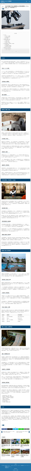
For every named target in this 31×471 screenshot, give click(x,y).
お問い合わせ (15, 465)
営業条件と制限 (7, 41)
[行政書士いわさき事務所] (6, 1)
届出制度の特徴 (7, 44)
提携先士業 (15, 468)
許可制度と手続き (7, 40)
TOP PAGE (3, 465)
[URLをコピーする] (26, 429)
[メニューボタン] (29, 1)
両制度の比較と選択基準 (7, 47)
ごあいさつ (19, 465)
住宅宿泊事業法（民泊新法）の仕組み (9, 43)
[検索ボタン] (26, 1)
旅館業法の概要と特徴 (7, 39)
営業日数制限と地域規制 (8, 45)
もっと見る (15, 51)
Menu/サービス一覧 (7, 465)
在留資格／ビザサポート (8, 466)
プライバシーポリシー (26, 465)
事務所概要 (22, 465)
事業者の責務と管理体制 (8, 46)
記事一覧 (12, 465)
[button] (4, 429)
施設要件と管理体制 (7, 42)
